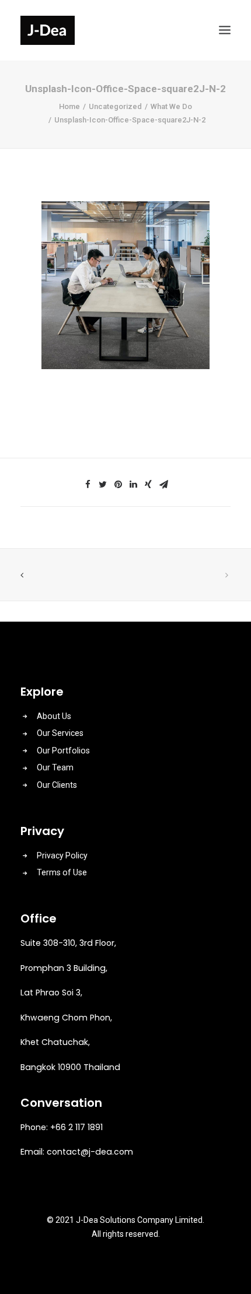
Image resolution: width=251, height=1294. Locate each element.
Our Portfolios (63, 750)
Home (69, 106)
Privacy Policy (62, 855)
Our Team (55, 767)
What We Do (171, 106)
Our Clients (57, 785)
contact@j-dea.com (90, 1152)
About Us (54, 716)
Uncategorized (115, 106)
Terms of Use (62, 872)
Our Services (60, 733)
